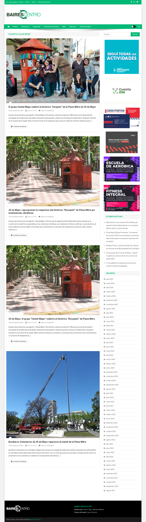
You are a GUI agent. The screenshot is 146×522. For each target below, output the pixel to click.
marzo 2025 (110, 330)
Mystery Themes (35, 519)
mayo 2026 (110, 283)
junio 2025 (110, 317)
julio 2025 (109, 313)
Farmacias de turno (44, 2)
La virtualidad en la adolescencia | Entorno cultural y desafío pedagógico (121, 264)
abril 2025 (109, 326)
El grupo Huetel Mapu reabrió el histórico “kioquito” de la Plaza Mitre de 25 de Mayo (52, 107)
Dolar (33, 2)
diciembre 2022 (111, 423)
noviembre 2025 (112, 304)
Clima (27, 2)
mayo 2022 (110, 452)
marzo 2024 (110, 359)
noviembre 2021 (112, 478)
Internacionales (85, 27)
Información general (51, 27)
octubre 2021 (111, 482)
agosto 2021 (110, 490)
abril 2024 (109, 355)
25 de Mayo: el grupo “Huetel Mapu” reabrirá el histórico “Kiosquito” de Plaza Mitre (52, 318)
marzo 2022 (110, 461)
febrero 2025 (111, 334)
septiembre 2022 (112, 435)
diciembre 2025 (111, 300)
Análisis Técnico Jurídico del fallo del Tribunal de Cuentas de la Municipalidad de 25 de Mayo (122, 247)
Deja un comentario (47, 110)
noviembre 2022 (112, 427)
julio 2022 (109, 444)
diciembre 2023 (111, 372)
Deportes (72, 27)
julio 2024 (109, 342)
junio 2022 (110, 448)
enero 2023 (110, 419)
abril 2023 (109, 406)
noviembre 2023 (112, 376)
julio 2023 (109, 393)
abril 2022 (109, 457)
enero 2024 (110, 368)
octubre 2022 (111, 431)
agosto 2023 (110, 389)
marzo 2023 (110, 410)
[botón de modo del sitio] (133, 26)
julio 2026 (109, 279)
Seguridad (36, 27)
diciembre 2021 (111, 473)
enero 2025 (110, 338)
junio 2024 (110, 347)
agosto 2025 (110, 309)
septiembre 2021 (112, 486)
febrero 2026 (111, 296)
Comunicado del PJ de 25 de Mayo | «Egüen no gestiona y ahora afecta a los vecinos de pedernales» (122, 256)
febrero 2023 (111, 414)
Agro (64, 27)
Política (15, 27)
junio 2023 (110, 397)
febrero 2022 (111, 465)
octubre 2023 (111, 380)
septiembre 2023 (112, 385)
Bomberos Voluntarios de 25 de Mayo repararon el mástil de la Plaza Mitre (47, 441)
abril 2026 (109, 287)
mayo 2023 (110, 402)
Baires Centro (32, 110)
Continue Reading (19, 126)
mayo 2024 (110, 351)
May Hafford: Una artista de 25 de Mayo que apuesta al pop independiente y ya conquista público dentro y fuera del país (122, 225)
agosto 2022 (110, 440)
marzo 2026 (110, 292)
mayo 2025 (110, 321)
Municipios (25, 27)
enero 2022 (110, 469)
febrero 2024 (111, 364)
